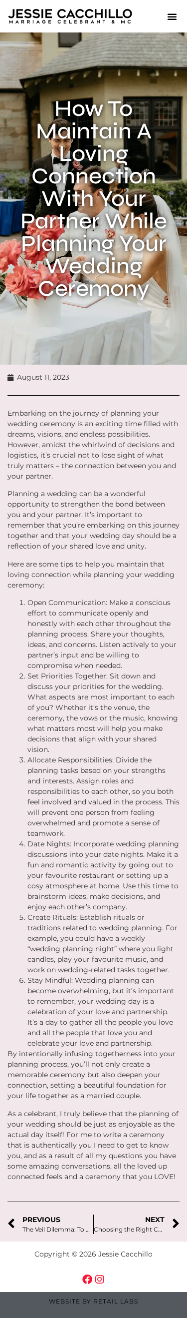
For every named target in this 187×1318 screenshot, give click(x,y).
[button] (172, 16)
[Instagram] (100, 1280)
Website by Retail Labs (93, 1301)
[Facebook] (87, 1280)
